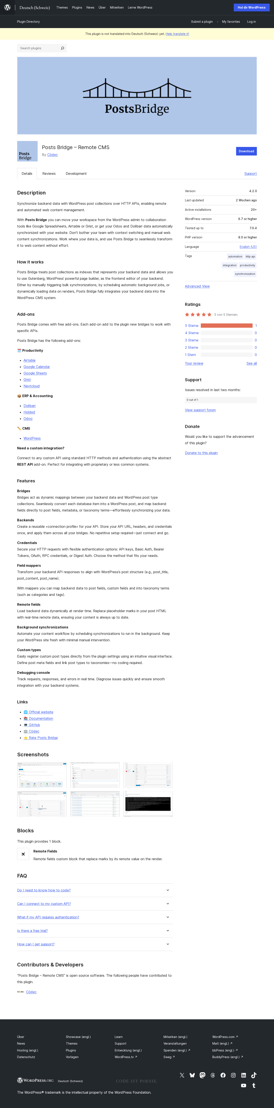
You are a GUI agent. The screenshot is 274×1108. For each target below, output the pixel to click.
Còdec (52, 155)
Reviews (49, 173)
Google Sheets (35, 373)
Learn (119, 1037)
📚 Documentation (38, 718)
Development (76, 173)
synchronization (245, 273)
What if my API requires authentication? (48, 917)
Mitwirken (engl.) (176, 1037)
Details (27, 173)
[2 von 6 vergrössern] (114, 768)
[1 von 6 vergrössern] (61, 768)
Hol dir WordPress (252, 7)
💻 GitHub (32, 725)
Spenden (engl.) (177, 1050)
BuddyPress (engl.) (227, 1057)
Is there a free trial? (32, 931)
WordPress (32, 438)
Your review (194, 363)
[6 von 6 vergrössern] (167, 797)
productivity (247, 265)
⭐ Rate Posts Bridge (41, 738)
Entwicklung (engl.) (128, 1050)
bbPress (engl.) (225, 1050)
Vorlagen (72, 1057)
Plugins (71, 1050)
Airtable (30, 360)
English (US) (248, 246)
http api (250, 256)
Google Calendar (37, 367)
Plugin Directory (28, 21)
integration (230, 265)
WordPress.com (225, 1037)
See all (252, 363)
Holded (29, 412)
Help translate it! (177, 34)
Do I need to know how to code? (44, 890)
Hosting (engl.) (27, 1050)
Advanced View (197, 286)
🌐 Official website (38, 712)
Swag (169, 1057)
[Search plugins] (62, 48)
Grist (27, 379)
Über (20, 1037)
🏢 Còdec (31, 731)
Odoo (28, 418)
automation (235, 256)
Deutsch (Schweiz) (70, 1081)
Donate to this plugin (201, 453)
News (21, 1043)
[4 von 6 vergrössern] (61, 797)
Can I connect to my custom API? (44, 904)
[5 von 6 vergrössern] (114, 797)
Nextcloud (32, 386)
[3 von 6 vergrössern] (167, 768)
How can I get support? (36, 944)
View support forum (200, 410)
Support (250, 173)
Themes (71, 1043)
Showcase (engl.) (78, 1037)
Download (246, 151)
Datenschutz (26, 1057)
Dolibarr (30, 406)
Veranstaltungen (175, 1043)
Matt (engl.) (222, 1043)
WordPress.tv (126, 1057)
